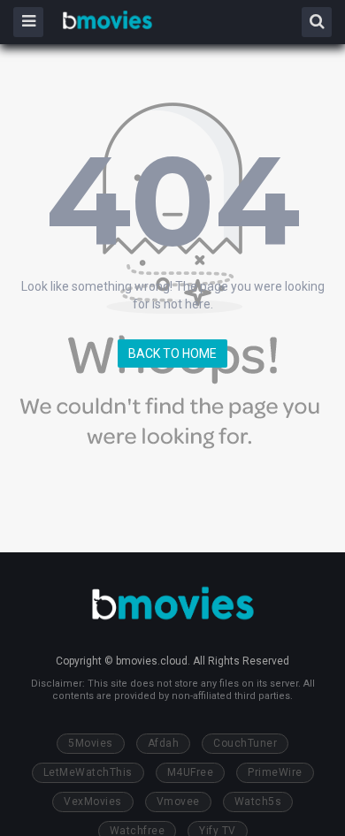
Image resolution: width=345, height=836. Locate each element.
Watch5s (258, 801)
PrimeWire (275, 772)
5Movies (90, 743)
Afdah (164, 743)
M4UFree (190, 772)
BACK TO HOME (172, 353)
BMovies (107, 21)
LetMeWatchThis (88, 772)
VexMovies (93, 801)
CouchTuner (245, 743)
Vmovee (178, 801)
